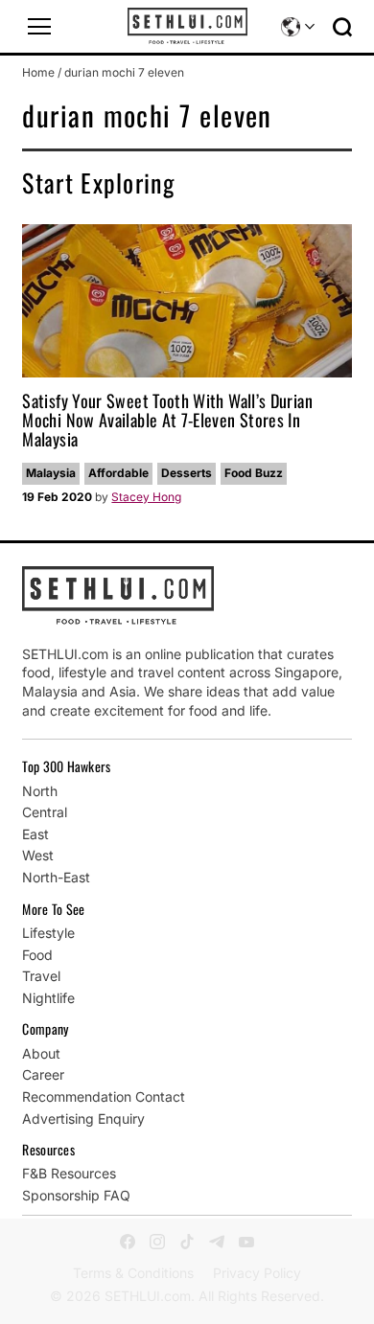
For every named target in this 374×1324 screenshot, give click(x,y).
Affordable (118, 473)
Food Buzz (253, 473)
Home (38, 72)
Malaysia (51, 473)
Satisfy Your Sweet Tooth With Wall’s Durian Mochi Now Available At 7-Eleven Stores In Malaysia (167, 419)
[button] (39, 27)
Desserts (186, 473)
